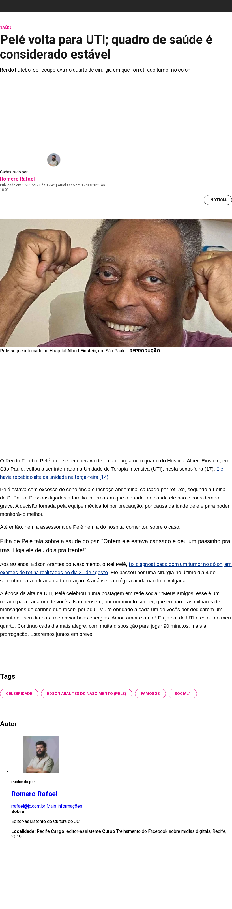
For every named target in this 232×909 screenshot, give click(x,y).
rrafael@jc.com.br (28, 806)
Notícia (218, 200)
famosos (150, 693)
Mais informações (64, 806)
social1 (183, 693)
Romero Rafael (17, 179)
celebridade (19, 693)
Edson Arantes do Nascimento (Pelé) (86, 693)
